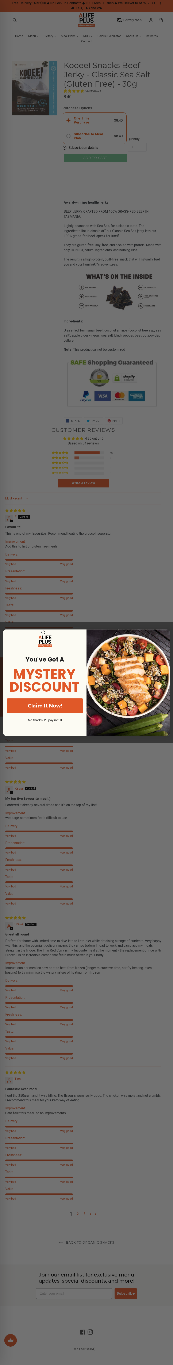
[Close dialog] (43, 632)
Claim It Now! (45, 706)
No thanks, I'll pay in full (45, 720)
